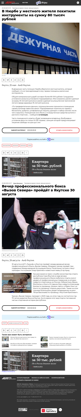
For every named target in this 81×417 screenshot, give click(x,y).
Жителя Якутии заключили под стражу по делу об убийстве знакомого (23, 338)
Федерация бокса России (10, 250)
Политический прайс (58, 377)
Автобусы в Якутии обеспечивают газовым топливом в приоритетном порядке (23, 344)
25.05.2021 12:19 (6, 8)
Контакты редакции (23, 377)
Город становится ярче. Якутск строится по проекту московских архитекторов (62, 338)
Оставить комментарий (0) (64, 130)
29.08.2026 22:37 (7, 183)
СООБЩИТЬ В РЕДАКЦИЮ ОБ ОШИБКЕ (27, 380)
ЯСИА (4, 75)
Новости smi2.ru (8, 177)
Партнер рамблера (34, 409)
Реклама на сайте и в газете (40, 377)
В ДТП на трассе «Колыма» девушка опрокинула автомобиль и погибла (60, 344)
